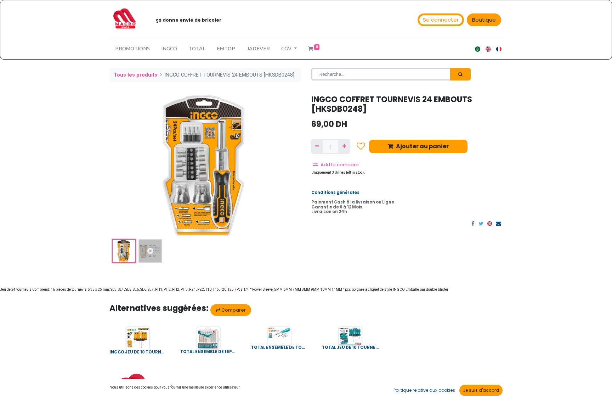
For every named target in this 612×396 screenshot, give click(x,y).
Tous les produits (135, 75)
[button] (123, 165)
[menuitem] (132, 49)
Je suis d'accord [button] (481, 390)
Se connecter (441, 19)
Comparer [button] (233, 310)
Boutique (484, 19)
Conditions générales (335, 192)
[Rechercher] (460, 74)
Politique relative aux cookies (424, 390)
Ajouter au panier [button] (422, 146)
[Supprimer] (317, 146)
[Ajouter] (344, 146)
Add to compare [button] (340, 164)
